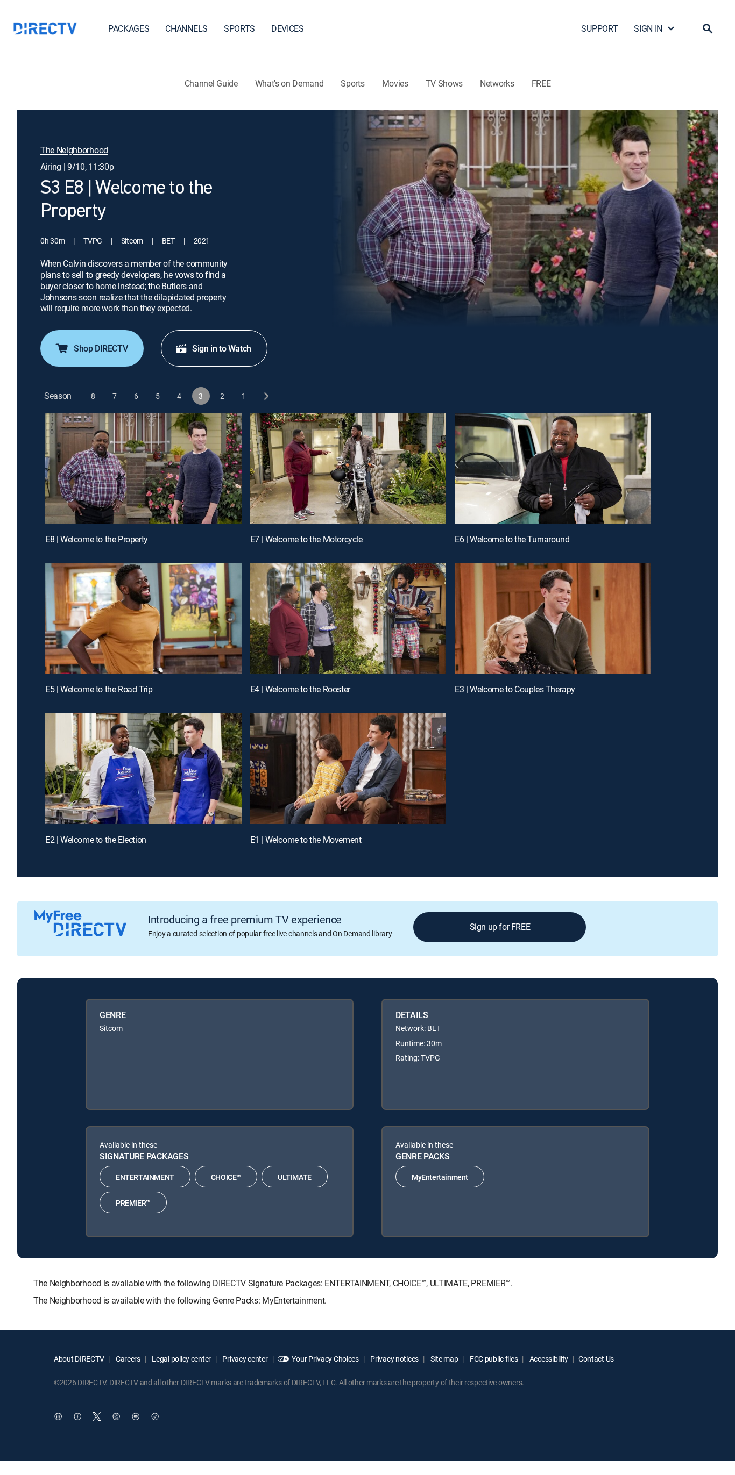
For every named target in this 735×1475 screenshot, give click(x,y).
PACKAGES (128, 28)
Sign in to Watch (221, 348)
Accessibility (548, 1359)
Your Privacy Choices (325, 1359)
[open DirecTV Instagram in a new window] (116, 1416)
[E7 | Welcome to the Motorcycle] (348, 468)
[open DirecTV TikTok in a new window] (155, 1416)
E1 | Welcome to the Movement (306, 840)
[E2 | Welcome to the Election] (143, 768)
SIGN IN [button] (648, 28)
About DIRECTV (79, 1359)
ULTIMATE (295, 1177)
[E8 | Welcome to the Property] (143, 468)
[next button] (265, 396)
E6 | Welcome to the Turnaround (512, 539)
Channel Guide (211, 83)
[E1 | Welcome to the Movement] (348, 768)
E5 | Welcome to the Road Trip (98, 689)
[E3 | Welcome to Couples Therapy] (553, 618)
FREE (541, 83)
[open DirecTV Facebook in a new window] (77, 1416)
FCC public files (493, 1359)
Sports (352, 83)
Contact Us (596, 1359)
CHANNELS (186, 28)
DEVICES (287, 28)
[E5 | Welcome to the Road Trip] (143, 618)
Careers (127, 1359)
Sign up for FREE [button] (500, 927)
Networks (497, 83)
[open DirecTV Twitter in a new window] (97, 1416)
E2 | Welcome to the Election (95, 840)
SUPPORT (599, 28)
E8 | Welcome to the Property (96, 539)
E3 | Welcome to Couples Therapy (515, 689)
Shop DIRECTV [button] (101, 348)
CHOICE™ (226, 1177)
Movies (395, 83)
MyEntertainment (440, 1177)
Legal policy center (181, 1359)
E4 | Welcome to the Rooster (300, 689)
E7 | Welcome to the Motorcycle (306, 539)
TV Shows (444, 83)
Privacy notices (394, 1359)
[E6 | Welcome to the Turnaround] (553, 468)
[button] (707, 28)
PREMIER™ (133, 1203)
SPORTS (239, 28)
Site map (443, 1359)
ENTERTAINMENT (145, 1177)
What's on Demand (289, 83)
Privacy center (244, 1359)
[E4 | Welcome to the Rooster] (348, 618)
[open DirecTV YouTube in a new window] (135, 1416)
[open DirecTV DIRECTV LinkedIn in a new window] (58, 1416)
